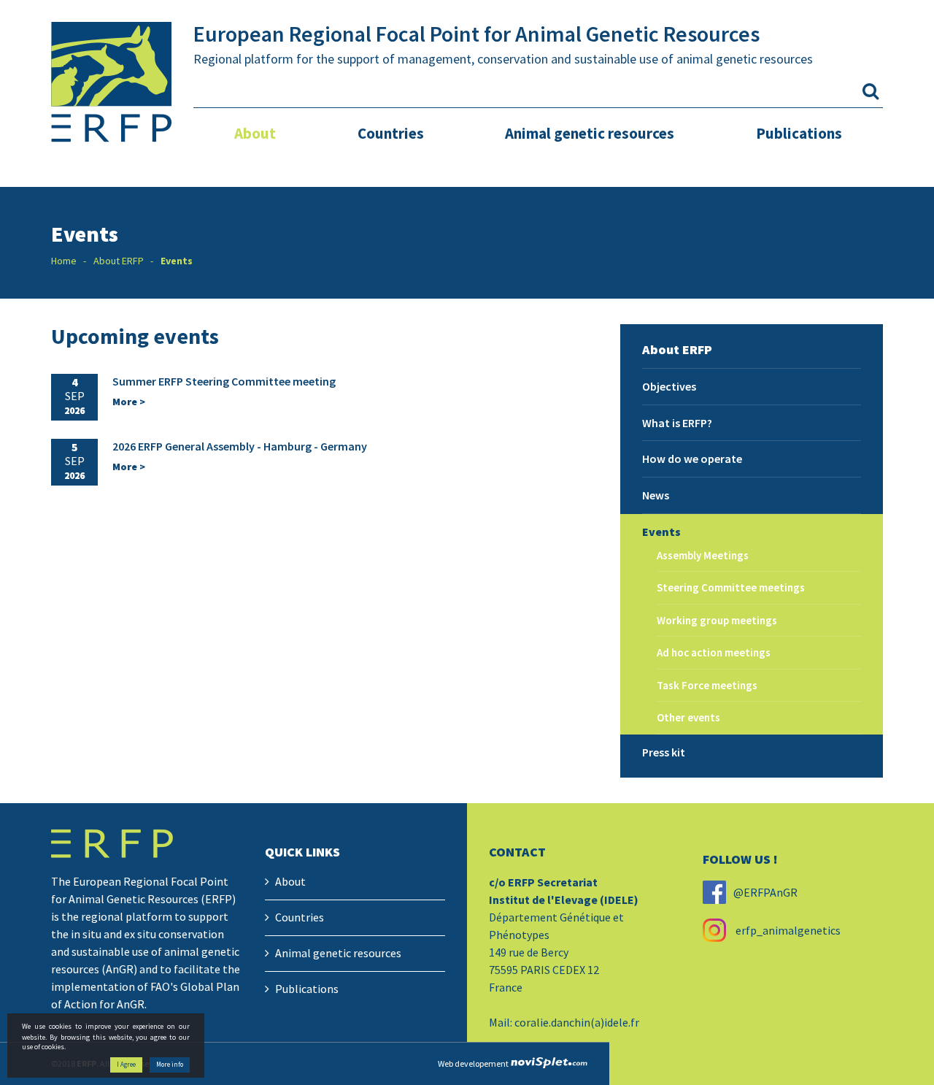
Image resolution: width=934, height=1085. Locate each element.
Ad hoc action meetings (714, 652)
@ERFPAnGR (765, 892)
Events (661, 531)
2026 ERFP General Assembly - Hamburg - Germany (239, 446)
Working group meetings (717, 620)
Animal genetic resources (589, 133)
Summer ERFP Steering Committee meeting (224, 381)
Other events (688, 717)
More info (169, 1065)
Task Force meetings (707, 685)
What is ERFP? (677, 422)
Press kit (663, 752)
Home (64, 260)
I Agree (126, 1065)
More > (128, 401)
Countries (391, 133)
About (255, 133)
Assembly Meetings (703, 555)
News (655, 495)
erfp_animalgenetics (787, 930)
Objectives (669, 386)
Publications (799, 133)
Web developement (473, 1063)
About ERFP (118, 260)
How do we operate (692, 458)
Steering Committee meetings (731, 587)
